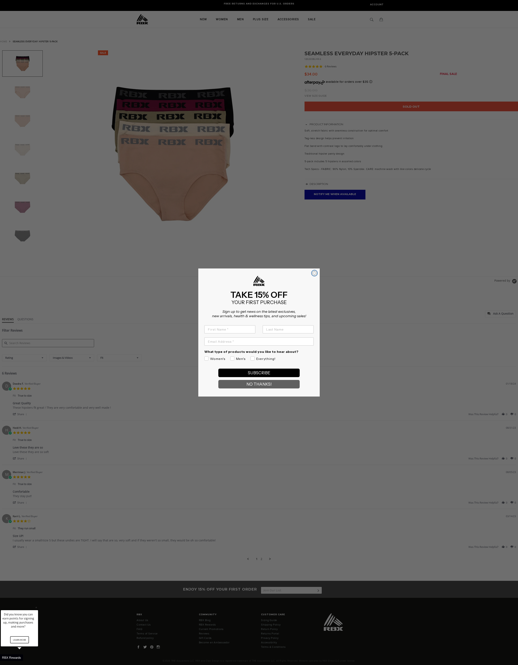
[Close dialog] (314, 273)
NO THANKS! (259, 384)
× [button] (36, 607)
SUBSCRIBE (259, 372)
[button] (24, 657)
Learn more (19, 639)
